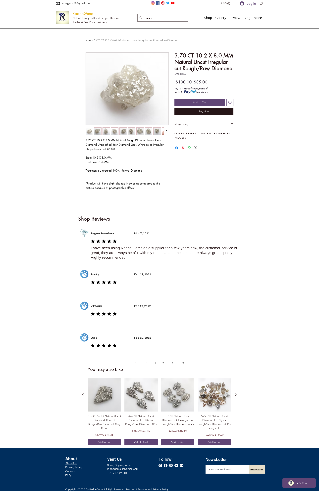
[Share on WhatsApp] (189, 148)
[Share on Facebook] (177, 148)
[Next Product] (236, 395)
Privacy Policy (73, 467)
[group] (159, 412)
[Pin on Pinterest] (183, 148)
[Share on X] (196, 148)
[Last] (182, 363)
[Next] (172, 363)
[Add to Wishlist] (229, 102)
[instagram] (153, 3)
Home (89, 40)
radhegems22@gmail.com (76, 3)
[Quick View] (104, 395)
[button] (229, 3)
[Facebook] (158, 3)
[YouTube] (172, 3)
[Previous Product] (83, 395)
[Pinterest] (162, 3)
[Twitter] (167, 3)
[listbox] (229, 3)
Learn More (202, 91)
